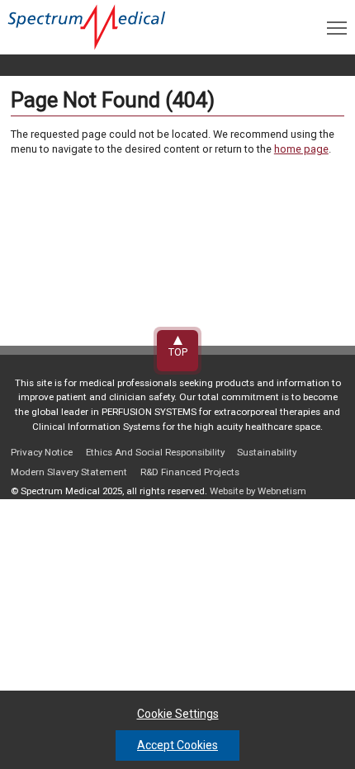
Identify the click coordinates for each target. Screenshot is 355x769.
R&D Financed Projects (189, 472)
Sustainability (266, 452)
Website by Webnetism (258, 491)
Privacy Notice (42, 452)
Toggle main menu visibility (336, 27)
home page (301, 149)
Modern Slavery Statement (69, 472)
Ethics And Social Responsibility (155, 452)
